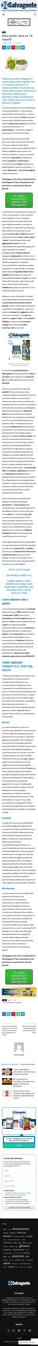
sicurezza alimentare (25, 1263)
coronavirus (7, 1243)
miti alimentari (18, 1253)
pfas (27, 1256)
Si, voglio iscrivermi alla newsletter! (19, 1207)
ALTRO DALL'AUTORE (28, 1064)
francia (11, 1246)
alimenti (5, 1233)
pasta (9, 1257)
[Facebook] (4, 47)
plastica (5, 1260)
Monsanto (26, 1253)
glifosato (24, 1246)
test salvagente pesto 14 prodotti (12, 1002)
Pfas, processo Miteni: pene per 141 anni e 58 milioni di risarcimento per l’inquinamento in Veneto (9, 1030)
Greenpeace (7, 1250)
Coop (23, 1240)
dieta (15, 1243)
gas (17, 1246)
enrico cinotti (8, 43)
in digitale (21, 154)
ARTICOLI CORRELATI (11, 1064)
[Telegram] (23, 47)
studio (5, 1267)
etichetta (29, 1243)
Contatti (19, 1338)
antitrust (21, 1232)
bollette (29, 1236)
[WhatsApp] (18, 47)
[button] (3, 14)
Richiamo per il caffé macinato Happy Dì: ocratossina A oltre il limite (29, 1029)
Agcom (5, 1229)
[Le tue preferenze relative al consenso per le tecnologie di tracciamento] (27, 1342)
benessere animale (19, 1236)
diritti (19, 1243)
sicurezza (14, 1264)
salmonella (29, 1260)
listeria (27, 1250)
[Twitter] (9, 47)
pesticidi (18, 1256)
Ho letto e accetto (17, 1194)
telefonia (11, 1267)
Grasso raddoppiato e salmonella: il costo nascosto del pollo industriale (24, 1072)
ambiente (12, 1233)
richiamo (17, 1260)
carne (4, 1239)
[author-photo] (19, 1052)
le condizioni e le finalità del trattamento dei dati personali (17, 1194)
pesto (9, 1000)
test (15, 1000)
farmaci (5, 1246)
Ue (25, 1267)
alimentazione (20, 1229)
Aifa (10, 1229)
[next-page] (6, 1103)
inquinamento (18, 1250)
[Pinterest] (13, 47)
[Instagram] (14, 1331)
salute (7, 1263)
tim (21, 1267)
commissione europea (14, 1239)
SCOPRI (19, 1145)
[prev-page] (3, 1103)
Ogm (5, 1257)
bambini (7, 1236)
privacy (11, 1260)
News (4, 32)
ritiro (23, 1260)
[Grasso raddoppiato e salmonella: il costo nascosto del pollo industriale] (7, 1071)
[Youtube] (30, 1331)
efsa (24, 1243)
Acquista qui (11, 363)
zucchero (29, 1267)
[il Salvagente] (19, 6)
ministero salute (7, 1253)
